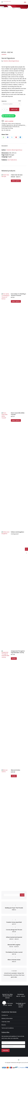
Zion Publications (12, 160)
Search (22, 895)
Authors (10, 123)
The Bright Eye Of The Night (20, 1004)
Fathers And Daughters (17, 532)
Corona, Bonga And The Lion (14, 929)
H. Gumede (14, 970)
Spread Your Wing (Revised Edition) (7, 995)
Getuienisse (20, 994)
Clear (19, 101)
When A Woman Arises (14, 959)
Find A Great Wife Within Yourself (17, 413)
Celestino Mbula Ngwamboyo (11, 61)
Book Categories (16, 123)
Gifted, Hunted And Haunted (14, 937)
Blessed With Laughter (14, 944)
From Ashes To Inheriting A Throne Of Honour (18, 294)
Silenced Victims (15, 770)
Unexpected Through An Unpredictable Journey (18, 651)
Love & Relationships (7, 126)
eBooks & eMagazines (19, 125)
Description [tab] (5, 146)
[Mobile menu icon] (25, 2)
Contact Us (5, 1015)
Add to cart (14, 109)
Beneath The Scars (7, 1003)
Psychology (4, 128)
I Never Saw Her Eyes (16, 175)
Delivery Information (7, 1018)
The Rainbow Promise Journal (14, 952)
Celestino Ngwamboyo (7, 125)
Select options (16, 181)
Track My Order (6, 1021)
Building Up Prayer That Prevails (14, 908)
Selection (4, 101)
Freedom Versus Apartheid (14, 922)
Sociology (10, 128)
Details (14, 658)
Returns (4, 1025)
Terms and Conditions (8, 1028)
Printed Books (15, 126)
